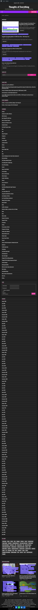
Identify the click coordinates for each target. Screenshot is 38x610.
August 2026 (4, 301)
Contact (31, 602)
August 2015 (4, 501)
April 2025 (3, 325)
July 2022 (3, 383)
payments (33, 548)
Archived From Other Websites (7, 113)
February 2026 (4, 310)
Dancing (3, 147)
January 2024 (4, 345)
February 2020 (4, 445)
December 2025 (4, 314)
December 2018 (4, 476)
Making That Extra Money (27, 44)
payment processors (15, 548)
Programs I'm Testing (5, 229)
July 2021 (3, 410)
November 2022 (4, 374)
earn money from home (23, 543)
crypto (26, 541)
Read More (22, 30)
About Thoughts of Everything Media (15, 599)
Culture (3, 144)
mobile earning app (5, 207)
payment (9, 548)
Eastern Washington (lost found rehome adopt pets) (10, 156)
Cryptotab (9, 543)
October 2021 (4, 403)
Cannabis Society (5, 124)
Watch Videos (34, 11)
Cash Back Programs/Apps (6, 127)
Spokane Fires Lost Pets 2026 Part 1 (8, 84)
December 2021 (4, 399)
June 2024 (3, 336)
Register (4, 292)
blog (14, 541)
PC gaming (9, 550)
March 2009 (4, 512)
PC (6, 550)
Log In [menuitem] (4, 1)
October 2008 (4, 523)
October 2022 (4, 376)
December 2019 (4, 450)
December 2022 (4, 372)
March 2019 (4, 470)
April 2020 (3, 441)
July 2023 (3, 356)
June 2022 (3, 385)
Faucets (3, 167)
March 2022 (4, 392)
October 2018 (4, 481)
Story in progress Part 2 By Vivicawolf (11, 105)
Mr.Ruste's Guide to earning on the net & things (10, 209)
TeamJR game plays (5, 247)
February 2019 (4, 472)
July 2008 (3, 530)
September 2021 (4, 405)
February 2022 (4, 394)
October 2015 (4, 496)
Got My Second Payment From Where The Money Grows (12, 48)
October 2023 (4, 352)
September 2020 (4, 432)
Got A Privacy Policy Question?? (17, 603)
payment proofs (28, 548)
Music (3, 211)
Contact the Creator (7, 603)
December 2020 (4, 425)
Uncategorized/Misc (5, 264)
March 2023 (4, 365)
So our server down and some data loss (9, 63)
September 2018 (4, 483)
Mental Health (4, 202)
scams (23, 550)
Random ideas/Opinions (6, 231)
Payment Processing (5, 218)
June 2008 (3, 532)
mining (26, 546)
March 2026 (4, 308)
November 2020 (4, 427)
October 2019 (4, 454)
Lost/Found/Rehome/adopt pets (7, 198)
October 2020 (4, 430)
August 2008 (4, 527)
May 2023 (3, 361)
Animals (3, 111)
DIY (2, 151)
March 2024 (4, 343)
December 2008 (4, 518)
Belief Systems (4, 116)
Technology (5, 28)
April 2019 (3, 467)
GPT (15, 545)
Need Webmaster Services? (7, 604)
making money (13, 546)
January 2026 (4, 312)
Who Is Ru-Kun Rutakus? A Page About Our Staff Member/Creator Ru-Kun (18, 600)
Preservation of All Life (6, 227)
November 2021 (4, 401)
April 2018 (3, 494)
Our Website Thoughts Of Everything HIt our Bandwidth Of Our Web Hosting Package (27, 24)
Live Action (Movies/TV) (6, 191)
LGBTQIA (3, 189)
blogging (18, 541)
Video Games (4, 269)
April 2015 (3, 507)
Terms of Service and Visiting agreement (10, 606)
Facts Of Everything (5, 164)
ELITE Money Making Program (6, 160)
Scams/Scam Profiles (5, 59)
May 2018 (3, 492)
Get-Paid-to (12, 545)
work (25, 552)
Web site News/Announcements (8, 31)
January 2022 (4, 396)
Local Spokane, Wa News (6, 195)
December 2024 (4, 332)
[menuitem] (1, 1)
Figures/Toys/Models (5, 169)
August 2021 (4, 407)
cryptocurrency (30, 541)
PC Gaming (3, 222)
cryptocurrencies (5, 142)
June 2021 (3, 412)
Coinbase (22, 541)
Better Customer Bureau (6, 120)
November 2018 (4, 479)
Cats (2, 129)
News (3, 213)
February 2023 (4, 368)
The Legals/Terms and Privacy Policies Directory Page (26, 604)
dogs (3, 153)
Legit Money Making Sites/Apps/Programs (16, 44)
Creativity (3, 138)
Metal (3, 204)
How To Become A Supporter (29, 603)
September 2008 (4, 525)
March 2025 (4, 328)
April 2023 (3, 363)
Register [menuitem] (7, 1)
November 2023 (4, 350)
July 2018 (3, 487)
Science (3, 240)
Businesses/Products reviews (7, 122)
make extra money (28, 545)
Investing (3, 184)
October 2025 (4, 319)
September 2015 (4, 498)
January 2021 (4, 423)
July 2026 (3, 303)
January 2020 (4, 447)
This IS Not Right (5, 255)
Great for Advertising (5, 44)
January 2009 (4, 516)
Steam (27, 550)
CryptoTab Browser (16, 543)
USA (18, 552)
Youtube (3, 554)
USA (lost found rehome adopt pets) (8, 267)
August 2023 (4, 354)
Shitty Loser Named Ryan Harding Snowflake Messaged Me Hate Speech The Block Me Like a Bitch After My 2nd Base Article (27, 577)
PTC (13, 550)
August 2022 (4, 381)
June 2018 (3, 490)
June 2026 (3, 305)
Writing (3, 278)
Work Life (15, 31)
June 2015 (3, 503)
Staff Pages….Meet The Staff (27, 599)
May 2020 (3, 439)
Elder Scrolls (31, 543)
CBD (2, 131)
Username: (5, 285)
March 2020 (4, 443)
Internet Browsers (5, 182)
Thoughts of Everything (19, 6)
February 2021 (4, 421)
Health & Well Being (5, 178)
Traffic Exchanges (16, 46)
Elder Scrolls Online (5, 545)
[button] (2, 12)
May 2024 (3, 339)
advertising (4, 541)
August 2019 (4, 459)
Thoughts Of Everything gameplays (7, 258)
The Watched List (5, 253)
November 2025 (4, 316)
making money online (20, 546)
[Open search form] (27, 12)
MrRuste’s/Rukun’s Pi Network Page (23, 602)
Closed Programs (5, 133)
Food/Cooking (4, 171)
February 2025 (4, 330)
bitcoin (12, 541)
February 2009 (4, 514)
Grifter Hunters (4, 176)
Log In (33, 293)
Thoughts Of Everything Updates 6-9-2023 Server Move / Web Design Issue (15, 36)
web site (21, 552)
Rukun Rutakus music (5, 233)
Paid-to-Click (4, 46)
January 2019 (4, 474)
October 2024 (4, 334)
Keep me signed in (6, 291)
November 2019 (4, 452)
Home (6, 599)
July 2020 (3, 434)
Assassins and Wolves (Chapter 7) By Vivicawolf (13, 102)
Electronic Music (4, 158)
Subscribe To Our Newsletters (29, 606)
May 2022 (3, 387)
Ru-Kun (21, 25)
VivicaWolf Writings (5, 271)
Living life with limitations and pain (7, 193)
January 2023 (4, 370)
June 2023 (3, 359)
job (23, 545)
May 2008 (3, 534)
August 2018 (4, 485)
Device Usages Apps (5, 149)
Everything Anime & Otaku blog (7, 162)
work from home (29, 552)
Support (13, 604)
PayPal (3, 550)
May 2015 (3, 505)
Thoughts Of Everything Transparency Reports (10, 29)
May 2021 (3, 414)
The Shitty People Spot (5, 251)
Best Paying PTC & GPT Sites (6, 118)
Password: (5, 288)
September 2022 (4, 379)
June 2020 (3, 436)
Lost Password (5, 294)
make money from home (6, 546)
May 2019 (3, 465)
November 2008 (4, 521)
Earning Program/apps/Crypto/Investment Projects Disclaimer (18, 605)
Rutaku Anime (4, 235)
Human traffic (19, 545)
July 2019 (3, 461)
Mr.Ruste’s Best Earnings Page (10, 602)
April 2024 (3, 341)
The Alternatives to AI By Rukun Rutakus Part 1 (9, 92)
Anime (8, 541)
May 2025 (3, 323)
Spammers (3, 244)
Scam (16, 550)
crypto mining (4, 140)
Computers (4, 136)
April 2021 (3, 416)
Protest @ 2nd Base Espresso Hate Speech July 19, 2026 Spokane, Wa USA (14, 90)
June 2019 (3, 463)
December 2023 (4, 348)
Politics (3, 224)
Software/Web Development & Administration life (10, 27)
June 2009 (3, 510)
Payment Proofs (9, 46)
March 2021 (4, 419)
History (3, 180)
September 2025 (4, 321)
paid (29, 546)
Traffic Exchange (13, 552)
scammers (19, 550)
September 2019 (4, 456)
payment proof (22, 548)
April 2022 (3, 390)
